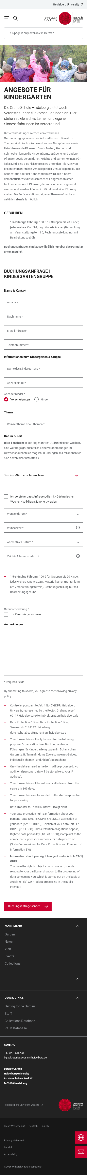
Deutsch (33, 1126)
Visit (8, 949)
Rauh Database (16, 1028)
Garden (10, 934)
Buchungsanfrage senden (24, 906)
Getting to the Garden (20, 1006)
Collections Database (20, 1021)
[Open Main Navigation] (8, 18)
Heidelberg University (66, 4)
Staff (8, 1014)
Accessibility (11, 1154)
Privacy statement (14, 1140)
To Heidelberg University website (21, 1104)
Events (9, 956)
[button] (42, 926)
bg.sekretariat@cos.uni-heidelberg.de (25, 1057)
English (45, 1126)
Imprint (8, 1147)
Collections (12, 963)
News (9, 942)
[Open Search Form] (17, 18)
